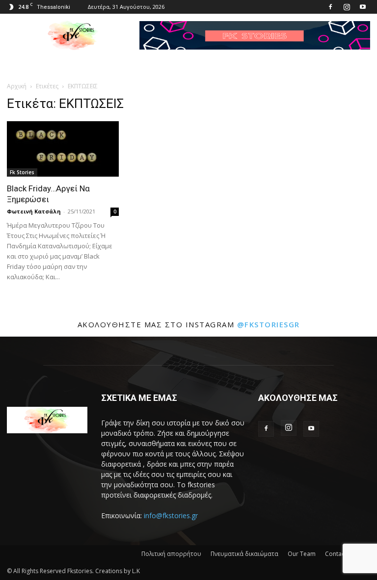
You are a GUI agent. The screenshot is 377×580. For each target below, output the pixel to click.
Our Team (302, 554)
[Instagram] (346, 7)
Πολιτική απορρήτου (171, 554)
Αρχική (17, 86)
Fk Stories (22, 172)
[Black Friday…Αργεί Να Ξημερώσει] (63, 149)
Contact (336, 554)
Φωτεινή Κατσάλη (34, 211)
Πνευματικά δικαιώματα (244, 554)
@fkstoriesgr (268, 324)
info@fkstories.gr (171, 515)
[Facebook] (330, 7)
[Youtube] (362, 7)
